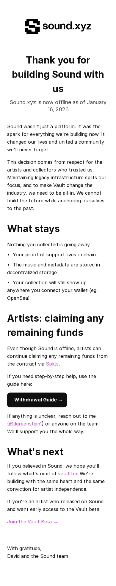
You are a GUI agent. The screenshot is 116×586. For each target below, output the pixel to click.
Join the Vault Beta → (32, 522)
